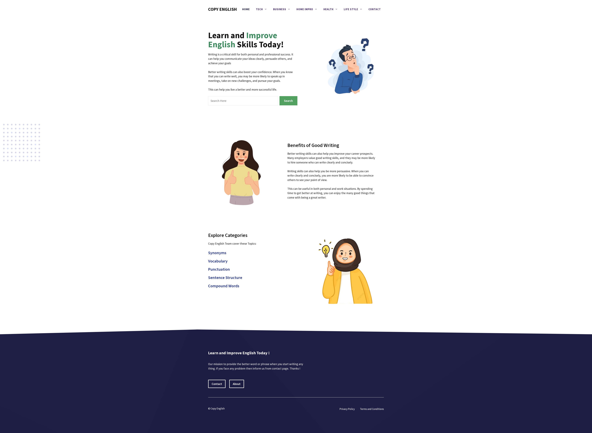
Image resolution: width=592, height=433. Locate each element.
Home (246, 9)
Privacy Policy (347, 409)
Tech (259, 9)
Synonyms (217, 252)
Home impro (304, 9)
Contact (374, 9)
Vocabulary (218, 261)
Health (328, 9)
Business (279, 9)
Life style (351, 9)
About (236, 384)
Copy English (222, 9)
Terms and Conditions (372, 409)
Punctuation (219, 269)
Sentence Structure (225, 277)
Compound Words (223, 285)
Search (288, 101)
